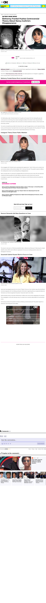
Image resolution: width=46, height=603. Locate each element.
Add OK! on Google (24, 66)
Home (2, 14)
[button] (2, 2)
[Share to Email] (36, 63)
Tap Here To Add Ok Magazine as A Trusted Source (18, 82)
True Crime (6, 14)
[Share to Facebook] (12, 63)
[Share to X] (19, 63)
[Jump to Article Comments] (6, 63)
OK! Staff (17, 56)
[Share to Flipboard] (27, 63)
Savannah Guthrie (12, 14)
